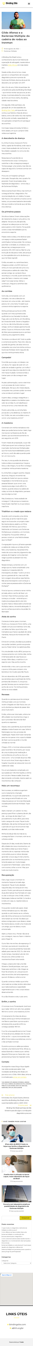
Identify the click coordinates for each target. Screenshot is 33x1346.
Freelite (4, 1085)
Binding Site (8, 1082)
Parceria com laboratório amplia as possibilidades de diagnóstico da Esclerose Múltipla (16, 1206)
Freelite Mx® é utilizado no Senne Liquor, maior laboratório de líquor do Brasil (16, 1177)
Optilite (10, 1087)
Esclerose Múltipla (10, 51)
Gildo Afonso (12, 65)
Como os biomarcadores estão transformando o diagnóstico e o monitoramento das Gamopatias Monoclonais (16, 1241)
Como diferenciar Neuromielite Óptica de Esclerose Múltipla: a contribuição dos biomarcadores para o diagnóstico (14, 1234)
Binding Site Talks (8, 110)
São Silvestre (18, 1087)
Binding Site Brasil (18, 1082)
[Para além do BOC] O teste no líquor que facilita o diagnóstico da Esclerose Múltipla (16, 1146)
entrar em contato (19, 1077)
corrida (10, 1084)
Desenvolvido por (16, 1342)
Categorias (5, 1260)
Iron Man (24, 1085)
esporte (28, 1084)
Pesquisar (25, 1218)
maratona (5, 1087)
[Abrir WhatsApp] (28, 1341)
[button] (29, 3)
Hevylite (18, 1085)
